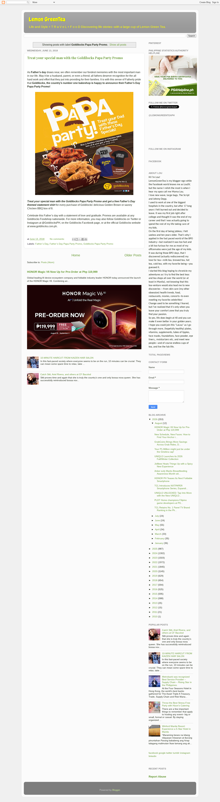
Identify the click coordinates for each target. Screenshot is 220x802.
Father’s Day (41, 243)
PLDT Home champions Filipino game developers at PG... (170, 501)
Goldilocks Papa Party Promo (98, 243)
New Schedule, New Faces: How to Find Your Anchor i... (172, 435)
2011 (154, 612)
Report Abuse (157, 776)
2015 (154, 594)
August (158, 423)
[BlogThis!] (76, 239)
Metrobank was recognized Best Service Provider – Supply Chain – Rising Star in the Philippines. (177, 680)
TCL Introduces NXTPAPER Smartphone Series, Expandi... (171, 487)
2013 (154, 603)
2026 (154, 419)
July (157, 516)
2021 (154, 566)
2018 (154, 580)
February (159, 538)
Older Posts (132, 255)
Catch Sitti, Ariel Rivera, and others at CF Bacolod (65, 374)
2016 (154, 589)
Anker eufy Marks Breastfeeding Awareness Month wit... (170, 472)
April (157, 529)
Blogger (116, 790)
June (157, 520)
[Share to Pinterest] (85, 239)
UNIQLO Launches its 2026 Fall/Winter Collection (168, 457)
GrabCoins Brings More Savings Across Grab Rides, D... (170, 443)
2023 (154, 557)
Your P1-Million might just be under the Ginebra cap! (172, 450)
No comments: (57, 239)
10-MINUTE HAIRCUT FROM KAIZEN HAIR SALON (66, 357)
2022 (154, 562)
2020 (154, 571)
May (157, 525)
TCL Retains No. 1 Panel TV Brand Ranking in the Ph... (172, 509)
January (159, 543)
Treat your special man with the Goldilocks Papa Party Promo (75, 58)
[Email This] (73, 239)
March (158, 534)
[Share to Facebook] (82, 239)
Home (76, 255)
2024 (154, 553)
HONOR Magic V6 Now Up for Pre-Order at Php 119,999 (62, 271)
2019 (154, 575)
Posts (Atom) (47, 262)
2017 (154, 585)
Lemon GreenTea (47, 19)
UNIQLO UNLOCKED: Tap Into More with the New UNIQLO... (173, 494)
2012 (154, 607)
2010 (154, 616)
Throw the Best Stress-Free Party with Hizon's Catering (176, 704)
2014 (154, 598)
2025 (154, 548)
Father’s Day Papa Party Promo (66, 243)
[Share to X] (79, 239)
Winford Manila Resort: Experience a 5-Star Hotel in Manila (176, 729)
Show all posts (118, 44)
